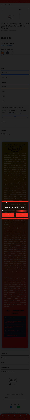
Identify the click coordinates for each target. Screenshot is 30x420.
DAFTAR (8, 215)
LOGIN (22, 215)
